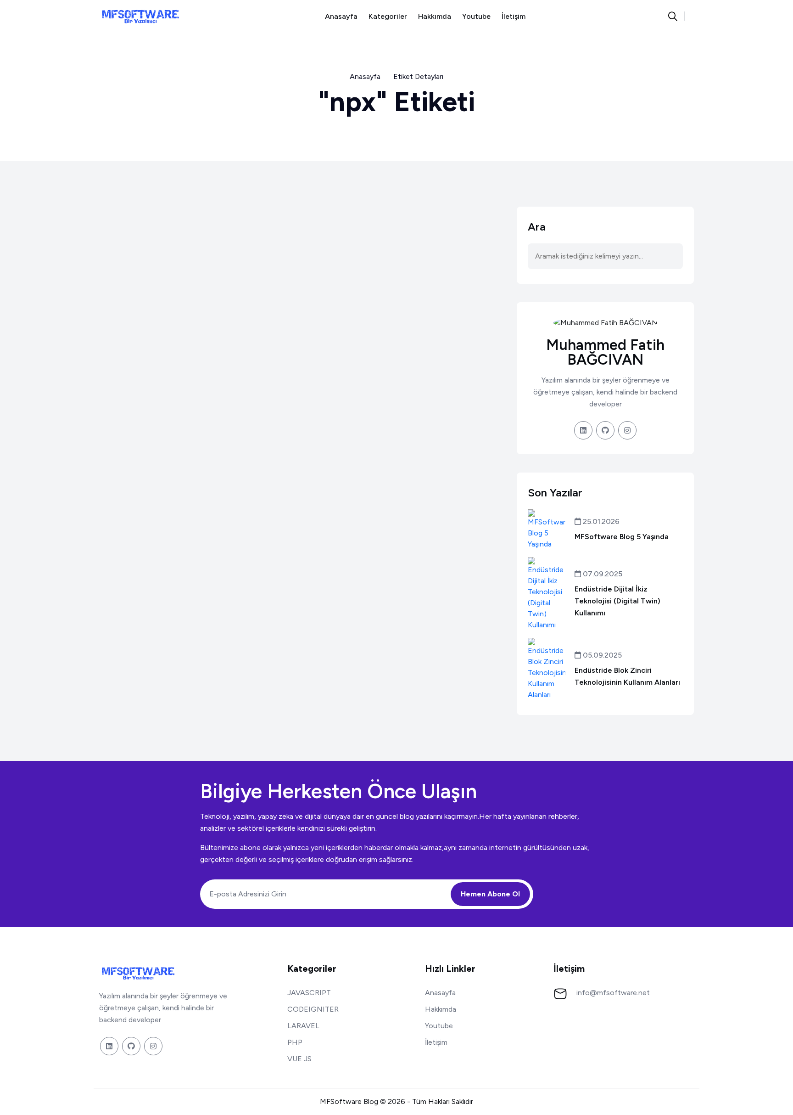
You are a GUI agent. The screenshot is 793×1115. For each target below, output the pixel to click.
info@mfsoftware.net (613, 992)
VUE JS (299, 1058)
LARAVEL (303, 1025)
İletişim (513, 16)
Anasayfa (341, 16)
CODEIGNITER (313, 1009)
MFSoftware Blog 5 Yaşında (622, 536)
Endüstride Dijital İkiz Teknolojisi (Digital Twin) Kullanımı (617, 601)
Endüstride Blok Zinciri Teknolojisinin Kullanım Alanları (627, 676)
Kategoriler (388, 16)
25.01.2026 (600, 521)
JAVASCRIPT (309, 992)
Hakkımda (434, 16)
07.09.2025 (601, 574)
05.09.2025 (601, 655)
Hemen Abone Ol (490, 894)
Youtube (476, 16)
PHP (294, 1042)
